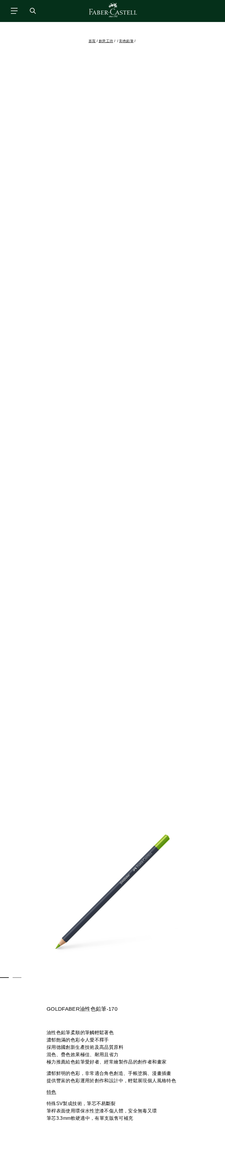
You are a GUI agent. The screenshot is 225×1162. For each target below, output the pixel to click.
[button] (112, 892)
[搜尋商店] (32, 10)
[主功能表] (14, 10)
